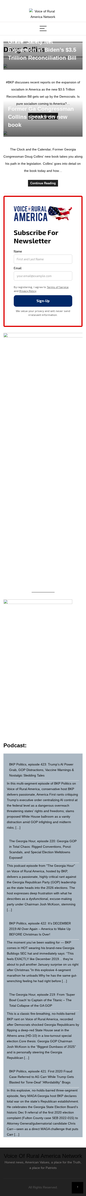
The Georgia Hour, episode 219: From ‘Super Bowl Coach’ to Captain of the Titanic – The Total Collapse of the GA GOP (42, 1000)
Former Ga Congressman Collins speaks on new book (41, 117)
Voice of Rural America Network (43, 1156)
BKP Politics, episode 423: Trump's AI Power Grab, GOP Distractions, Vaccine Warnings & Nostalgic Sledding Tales (41, 769)
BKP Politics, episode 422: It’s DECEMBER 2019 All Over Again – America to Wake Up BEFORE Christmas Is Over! (40, 928)
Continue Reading (43, 183)
